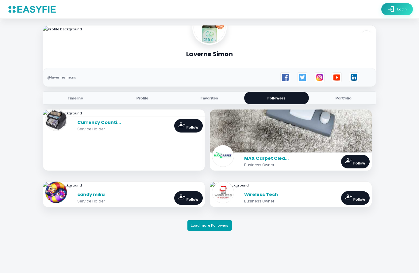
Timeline (75, 98)
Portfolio (344, 98)
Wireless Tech (261, 194)
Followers (276, 98)
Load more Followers (209, 225)
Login (397, 9)
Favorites (209, 98)
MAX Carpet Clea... (266, 158)
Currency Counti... (99, 122)
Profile (142, 98)
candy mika (91, 194)
